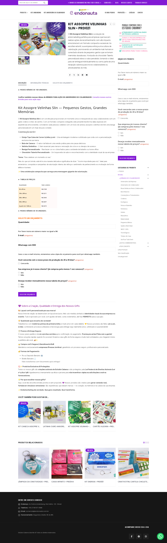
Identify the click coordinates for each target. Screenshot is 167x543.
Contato (140, 12)
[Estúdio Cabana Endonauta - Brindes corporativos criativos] (83, 12)
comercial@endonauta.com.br (37, 511)
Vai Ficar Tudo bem (127, 239)
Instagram (146, 536)
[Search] (44, 3)
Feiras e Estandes (126, 205)
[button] (144, 442)
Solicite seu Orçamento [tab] (62, 83)
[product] (54, 412)
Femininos (124, 209)
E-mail (25, 235)
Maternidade (125, 219)
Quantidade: (24, 222)
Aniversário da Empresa (128, 182)
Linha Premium (122, 250)
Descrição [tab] (22, 83)
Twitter (74, 75)
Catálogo (132, 12)
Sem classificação (123, 253)
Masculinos (124, 216)
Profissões (121, 12)
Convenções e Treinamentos (130, 195)
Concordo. (25, 263)
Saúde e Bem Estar (127, 226)
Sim (22, 273)
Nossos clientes (126, 2)
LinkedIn (78, 75)
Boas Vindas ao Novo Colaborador (132, 188)
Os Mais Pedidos (110, 12)
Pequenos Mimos (126, 222)
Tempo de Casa (126, 236)
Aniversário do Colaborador (130, 185)
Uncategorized (122, 257)
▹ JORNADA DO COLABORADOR (129, 178)
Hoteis (123, 212)
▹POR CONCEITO (124, 246)
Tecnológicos (125, 233)
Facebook (70, 75)
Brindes (120, 175)
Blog (116, 2)
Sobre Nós (107, 2)
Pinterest (82, 75)
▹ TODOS (121, 171)
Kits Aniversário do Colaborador (54, 12)
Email (87, 75)
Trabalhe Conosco (141, 2)
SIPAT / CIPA (124, 229)
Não (22, 275)
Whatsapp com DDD (27, 245)
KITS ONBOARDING (36, 12)
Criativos (123, 199)
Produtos (23, 12)
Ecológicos (124, 202)
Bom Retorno (125, 192)
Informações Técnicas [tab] (39, 83)
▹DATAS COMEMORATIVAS (127, 243)
